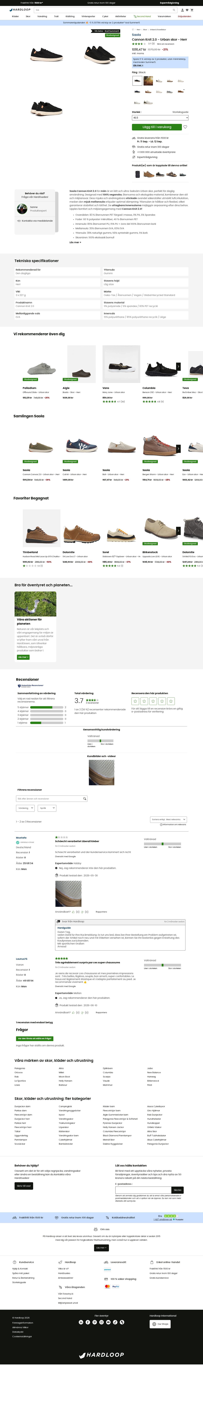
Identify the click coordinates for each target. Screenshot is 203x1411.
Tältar (17, 1131)
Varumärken (164, 16)
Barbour (63, 1085)
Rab (17, 1077)
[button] (47, 55)
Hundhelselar (154, 1119)
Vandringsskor (66, 1119)
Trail (56, 16)
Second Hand (144, 16)
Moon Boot (64, 1077)
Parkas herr (20, 1123)
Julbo (150, 1068)
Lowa (17, 1085)
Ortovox (19, 1073)
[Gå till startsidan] (134, 30)
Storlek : (136, 112)
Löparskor (64, 1127)
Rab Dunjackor (154, 1115)
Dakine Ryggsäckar (113, 1144)
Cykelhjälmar (65, 1140)
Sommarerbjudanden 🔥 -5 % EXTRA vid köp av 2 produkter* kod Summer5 (101, 23)
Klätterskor (64, 1131)
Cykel (105, 16)
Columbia (108, 1073)
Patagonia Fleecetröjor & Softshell (120, 1119)
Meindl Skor (109, 1140)
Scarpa (106, 1077)
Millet (61, 1073)
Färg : (138, 72)
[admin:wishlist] (185, 127)
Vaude (106, 1081)
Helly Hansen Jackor (113, 1127)
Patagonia (20, 1068)
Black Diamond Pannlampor (117, 1136)
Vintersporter (88, 16)
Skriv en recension (165, 44)
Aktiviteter (120, 16)
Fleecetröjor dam (23, 1115)
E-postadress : (124, 1184)
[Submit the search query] (174, 11)
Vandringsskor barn (69, 1136)
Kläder (15, 16)
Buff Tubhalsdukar (156, 1136)
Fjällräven (108, 1068)
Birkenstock (153, 1081)
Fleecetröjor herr (23, 1127)
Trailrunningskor (67, 1123)
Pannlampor (21, 1140)
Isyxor (62, 1115)
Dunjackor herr (22, 1119)
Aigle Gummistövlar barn (115, 1115)
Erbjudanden (184, 16)
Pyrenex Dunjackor (112, 1123)
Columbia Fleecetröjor (114, 1131)
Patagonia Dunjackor (158, 1144)
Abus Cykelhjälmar (156, 1140)
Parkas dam (21, 1111)
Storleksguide (180, 112)
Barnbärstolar (66, 1144)
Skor (28, 16)
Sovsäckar (20, 1144)
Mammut (107, 1085)
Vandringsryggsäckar (70, 1111)
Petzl (149, 1085)
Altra (61, 1068)
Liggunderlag (21, 1136)
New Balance (154, 1073)
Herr (138, 29)
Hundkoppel (153, 1123)
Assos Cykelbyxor (156, 1107)
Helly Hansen (65, 1081)
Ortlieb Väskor (154, 1127)
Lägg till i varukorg (157, 127)
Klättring (70, 16)
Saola (136, 34)
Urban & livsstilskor (158, 29)
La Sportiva (20, 1081)
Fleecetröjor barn (112, 1111)
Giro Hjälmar (153, 1111)
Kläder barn (109, 1107)
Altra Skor (152, 1131)
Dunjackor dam (22, 1107)
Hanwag (151, 1077)
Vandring (42, 16)
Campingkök (65, 1107)
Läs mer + (138, 65)
